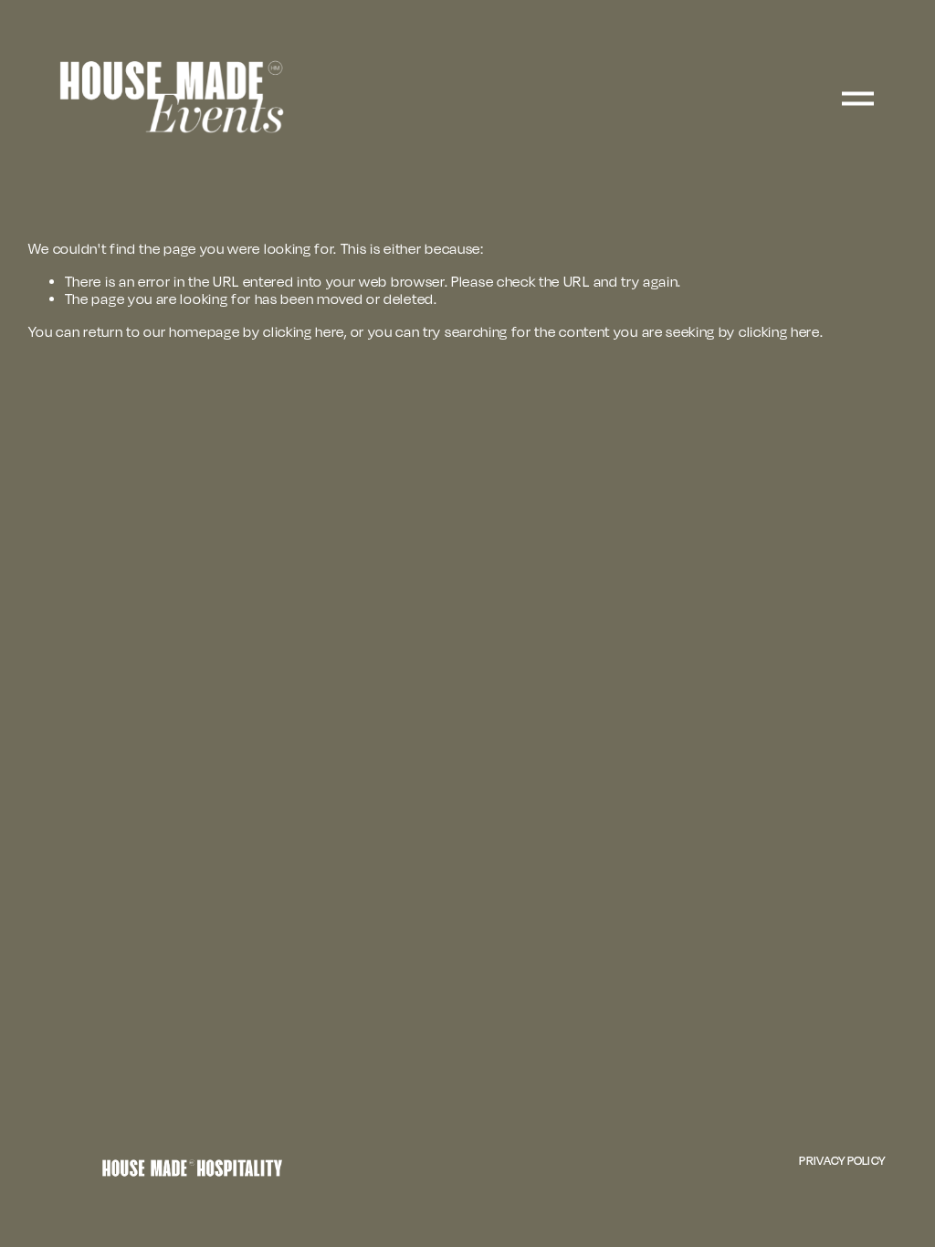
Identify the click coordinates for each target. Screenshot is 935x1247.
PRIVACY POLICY (842, 1160)
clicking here (303, 332)
